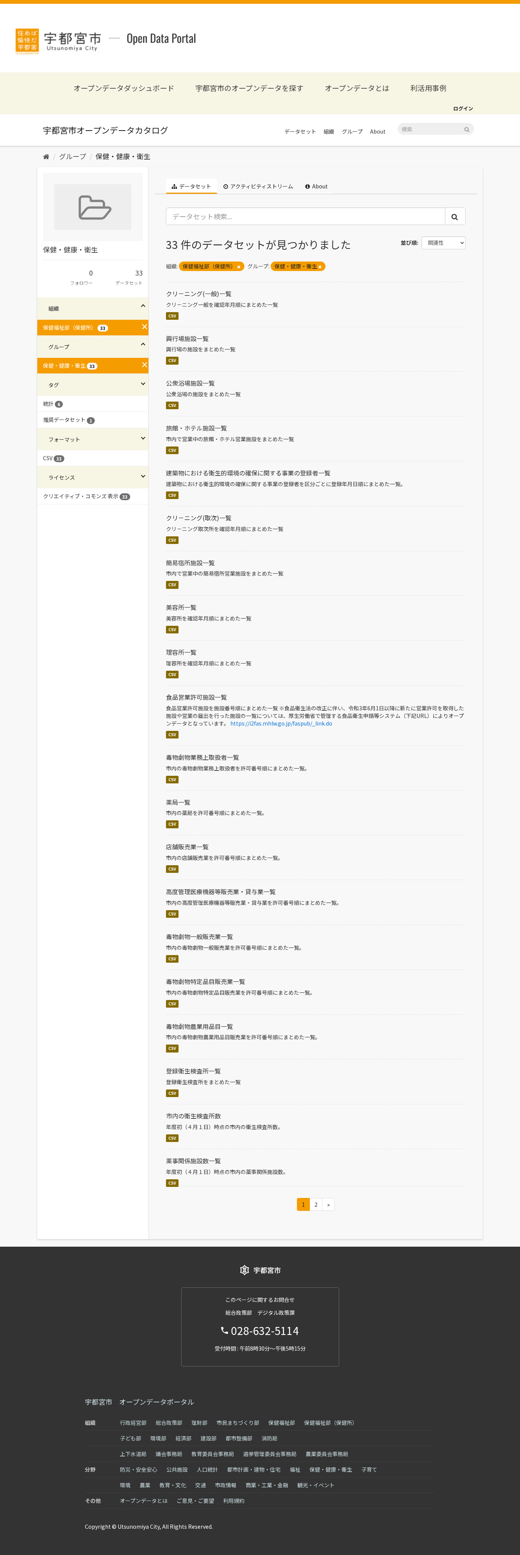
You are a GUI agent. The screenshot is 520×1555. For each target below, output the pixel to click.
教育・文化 (173, 1485)
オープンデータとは (357, 88)
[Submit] (467, 128)
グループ (352, 131)
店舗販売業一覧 (187, 846)
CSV (172, 316)
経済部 (183, 1438)
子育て (369, 1469)
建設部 (209, 1438)
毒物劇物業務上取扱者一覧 (202, 757)
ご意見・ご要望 (195, 1500)
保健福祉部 (281, 1422)
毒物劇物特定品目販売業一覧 (205, 981)
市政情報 (225, 1485)
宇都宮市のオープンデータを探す (249, 88)
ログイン (463, 108)
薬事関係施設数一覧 (193, 1160)
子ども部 (130, 1438)
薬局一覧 (178, 802)
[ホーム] (46, 156)
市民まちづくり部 (238, 1422)
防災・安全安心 (138, 1469)
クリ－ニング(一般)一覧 (198, 293)
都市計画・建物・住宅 (254, 1469)
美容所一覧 (181, 607)
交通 (200, 1485)
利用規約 (233, 1500)
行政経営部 (133, 1422)
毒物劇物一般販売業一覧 (199, 936)
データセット (300, 131)
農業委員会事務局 (327, 1454)
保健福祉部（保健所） (330, 1422)
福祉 (295, 1469)
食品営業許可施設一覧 (196, 697)
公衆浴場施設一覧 (190, 383)
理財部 (199, 1422)
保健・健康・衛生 (123, 156)
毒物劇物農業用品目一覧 (199, 1026)
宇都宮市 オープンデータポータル (139, 1402)
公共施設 (177, 1469)
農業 (145, 1485)
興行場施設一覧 (187, 338)
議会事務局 (169, 1454)
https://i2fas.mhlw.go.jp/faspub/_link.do (281, 723)
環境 (125, 1485)
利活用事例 (428, 88)
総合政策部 (169, 1422)
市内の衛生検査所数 (193, 1115)
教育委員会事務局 (212, 1454)
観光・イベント (316, 1485)
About (378, 131)
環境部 (158, 1438)
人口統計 (207, 1469)
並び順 (409, 242)
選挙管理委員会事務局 (270, 1454)
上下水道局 (133, 1454)
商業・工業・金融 (267, 1485)
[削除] (239, 266)
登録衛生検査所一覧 (193, 1070)
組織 (329, 131)
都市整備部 (239, 1438)
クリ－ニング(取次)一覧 (198, 517)
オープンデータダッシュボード (123, 88)
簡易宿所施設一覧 (190, 562)
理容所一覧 (181, 652)
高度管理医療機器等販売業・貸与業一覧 (221, 891)
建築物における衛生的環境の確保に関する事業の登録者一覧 (248, 472)
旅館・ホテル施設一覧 (196, 427)
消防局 (270, 1438)
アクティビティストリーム (261, 186)
